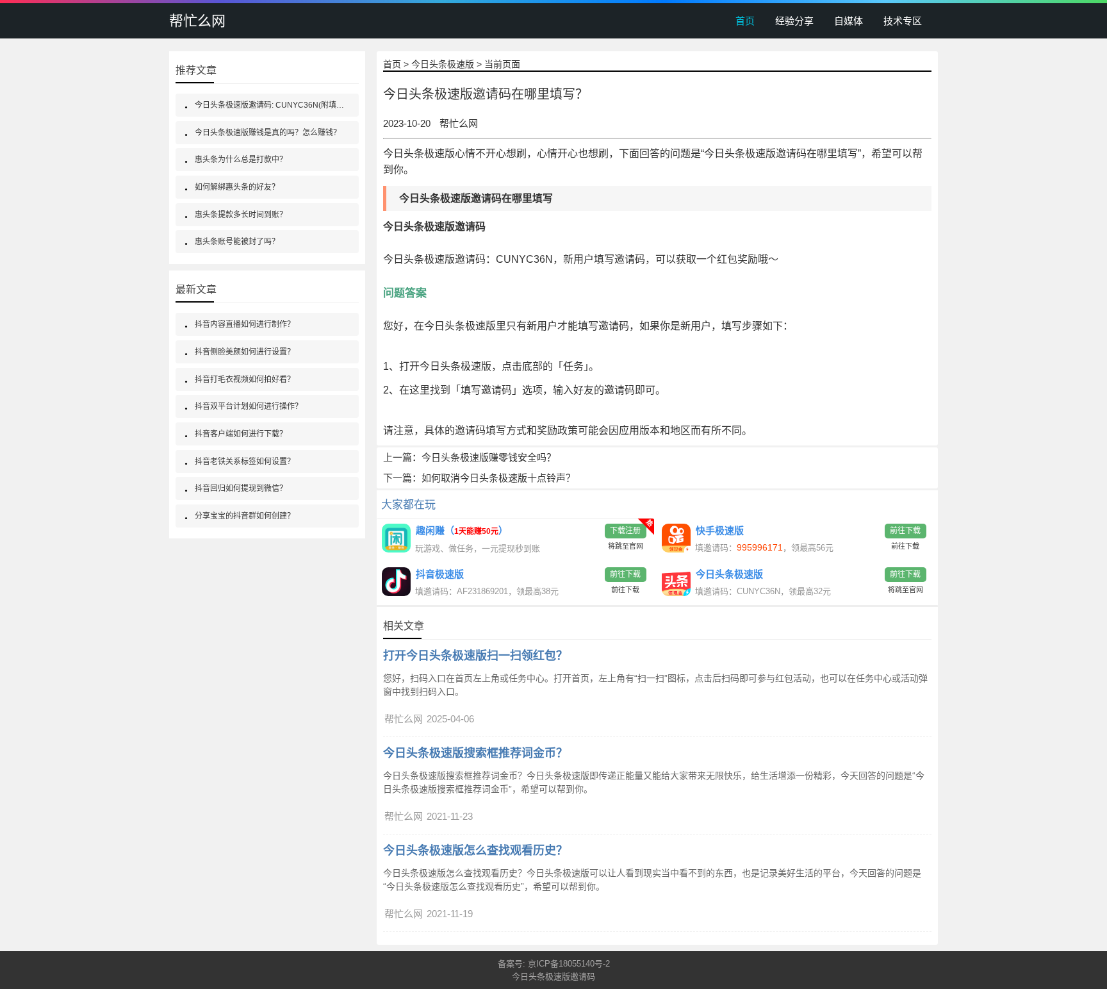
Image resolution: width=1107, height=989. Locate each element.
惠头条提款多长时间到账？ (241, 214)
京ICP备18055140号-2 (569, 963)
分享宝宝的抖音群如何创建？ (245, 515)
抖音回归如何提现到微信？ (241, 488)
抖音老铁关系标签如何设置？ (245, 461)
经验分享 (794, 20)
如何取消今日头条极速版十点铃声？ (498, 477)
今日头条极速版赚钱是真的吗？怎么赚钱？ (268, 132)
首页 (745, 20)
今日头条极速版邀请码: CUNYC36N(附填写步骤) (278, 105)
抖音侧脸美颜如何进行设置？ (245, 351)
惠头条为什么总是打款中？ (241, 159)
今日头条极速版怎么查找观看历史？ (475, 850)
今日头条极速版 (442, 64)
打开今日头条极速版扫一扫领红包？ (475, 655)
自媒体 (848, 20)
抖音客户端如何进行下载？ (241, 433)
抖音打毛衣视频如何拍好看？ (245, 379)
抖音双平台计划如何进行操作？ (248, 406)
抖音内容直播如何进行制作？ (245, 324)
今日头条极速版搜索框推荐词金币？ (475, 753)
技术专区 (902, 20)
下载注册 (625, 530)
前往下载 (905, 530)
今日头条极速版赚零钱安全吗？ (489, 457)
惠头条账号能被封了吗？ (237, 241)
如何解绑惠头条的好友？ (237, 187)
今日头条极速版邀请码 (434, 259)
